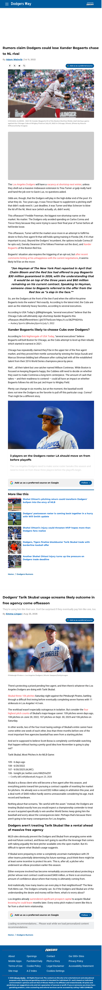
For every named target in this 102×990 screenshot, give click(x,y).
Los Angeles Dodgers (24, 184)
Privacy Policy (76, 961)
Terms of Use (15, 966)
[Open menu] (6, 4)
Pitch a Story (53, 961)
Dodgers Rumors (25, 574)
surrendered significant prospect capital (51, 899)
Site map (13, 970)
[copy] (24, 66)
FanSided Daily (34, 961)
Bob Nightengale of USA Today (38, 336)
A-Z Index (32, 970)
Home (11, 574)
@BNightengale (44, 312)
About (11, 956)
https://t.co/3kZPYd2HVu (69, 319)
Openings (32, 956)
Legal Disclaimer (55, 966)
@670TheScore (47, 319)
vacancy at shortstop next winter (64, 184)
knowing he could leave (20, 902)
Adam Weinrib (14, 59)
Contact (51, 956)
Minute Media (19, 978)
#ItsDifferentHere (28, 319)
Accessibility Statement (81, 966)
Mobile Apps (15, 961)
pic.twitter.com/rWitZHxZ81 (36, 773)
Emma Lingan (14, 614)
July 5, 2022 (48, 323)
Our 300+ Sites (76, 956)
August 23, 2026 (44, 776)
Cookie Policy (34, 966)
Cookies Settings (55, 970)
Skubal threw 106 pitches (21, 695)
